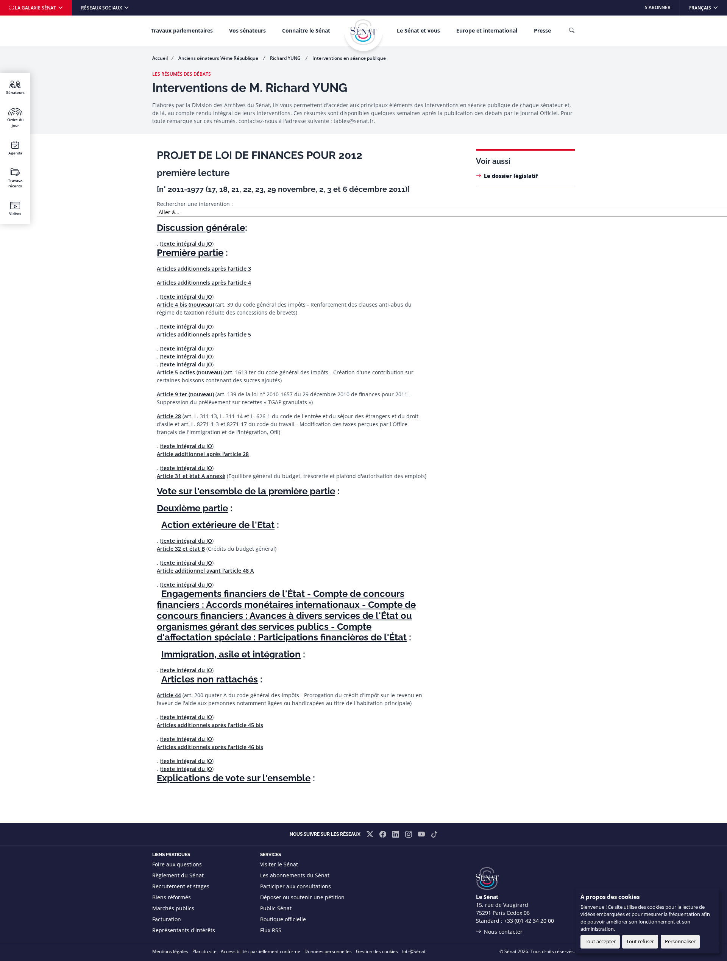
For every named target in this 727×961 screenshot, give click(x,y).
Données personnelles (328, 951)
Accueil (160, 58)
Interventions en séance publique (349, 58)
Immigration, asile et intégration (231, 654)
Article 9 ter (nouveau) (185, 394)
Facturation (166, 919)
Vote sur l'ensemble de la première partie (246, 491)
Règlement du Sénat (178, 875)
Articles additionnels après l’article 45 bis (210, 725)
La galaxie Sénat (35, 8)
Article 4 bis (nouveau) (185, 304)
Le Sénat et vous (418, 30)
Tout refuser (640, 941)
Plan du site (204, 951)
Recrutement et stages (180, 886)
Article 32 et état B (181, 548)
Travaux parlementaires (182, 30)
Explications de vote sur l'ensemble (233, 778)
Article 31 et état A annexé (191, 476)
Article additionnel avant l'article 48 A (205, 570)
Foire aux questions (177, 864)
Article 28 (169, 416)
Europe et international (486, 30)
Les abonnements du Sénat (294, 875)
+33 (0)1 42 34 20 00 (529, 920)
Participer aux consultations (295, 886)
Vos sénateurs (247, 30)
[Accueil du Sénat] (363, 32)
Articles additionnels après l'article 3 (204, 268)
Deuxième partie (192, 508)
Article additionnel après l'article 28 (203, 454)
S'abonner (658, 7)
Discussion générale (201, 227)
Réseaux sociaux (102, 8)
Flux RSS (270, 930)
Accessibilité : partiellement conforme (260, 951)
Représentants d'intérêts (183, 930)
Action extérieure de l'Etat (218, 524)
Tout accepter (600, 941)
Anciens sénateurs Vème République (218, 58)
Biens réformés (171, 897)
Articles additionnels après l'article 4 (204, 282)
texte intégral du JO (186, 243)
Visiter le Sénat (279, 864)
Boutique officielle (283, 919)
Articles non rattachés (209, 679)
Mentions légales (170, 951)
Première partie (190, 252)
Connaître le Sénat (306, 30)
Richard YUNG (286, 58)
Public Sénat (276, 908)
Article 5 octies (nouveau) (189, 372)
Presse (542, 30)
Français (708, 7)
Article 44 (169, 695)
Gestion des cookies (377, 951)
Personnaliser (680, 941)
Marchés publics (173, 908)
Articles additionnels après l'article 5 (204, 334)
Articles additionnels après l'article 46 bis (210, 747)
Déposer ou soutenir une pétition (302, 897)
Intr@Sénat (414, 951)
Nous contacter (503, 931)
